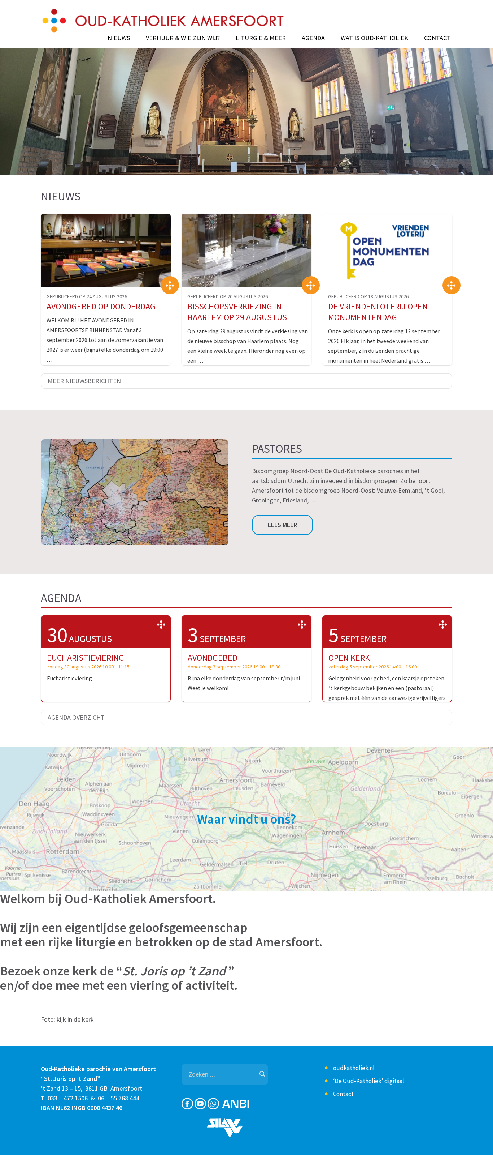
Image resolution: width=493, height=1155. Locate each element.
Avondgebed (212, 657)
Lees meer (282, 525)
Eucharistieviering (85, 657)
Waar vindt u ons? (246, 819)
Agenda (313, 38)
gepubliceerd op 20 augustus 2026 (227, 296)
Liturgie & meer (261, 38)
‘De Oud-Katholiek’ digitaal (368, 1081)
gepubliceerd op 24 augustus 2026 (87, 296)
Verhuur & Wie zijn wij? (183, 38)
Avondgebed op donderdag (101, 306)
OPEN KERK (349, 657)
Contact (437, 38)
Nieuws (119, 38)
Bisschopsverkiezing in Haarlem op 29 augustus (237, 312)
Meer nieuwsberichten (84, 381)
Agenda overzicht (76, 717)
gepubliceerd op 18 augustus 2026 (368, 296)
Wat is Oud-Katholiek (374, 38)
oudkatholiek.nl (354, 1068)
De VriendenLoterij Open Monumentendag (378, 312)
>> (161, 625)
